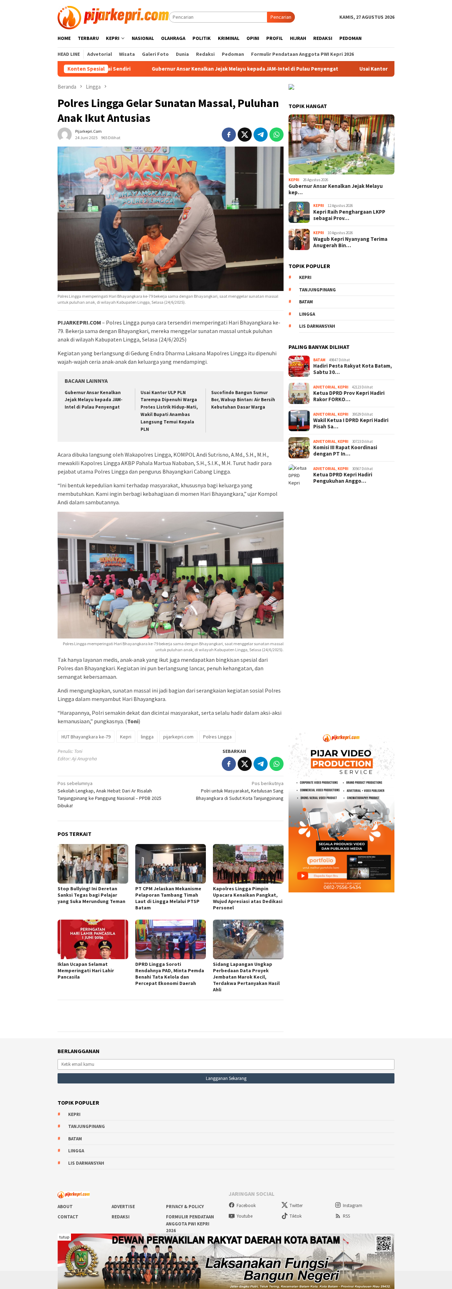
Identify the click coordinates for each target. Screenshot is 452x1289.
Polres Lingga (217, 736)
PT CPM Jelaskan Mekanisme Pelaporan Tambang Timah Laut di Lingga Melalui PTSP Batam (168, 898)
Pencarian (280, 17)
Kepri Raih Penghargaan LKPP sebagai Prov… (349, 215)
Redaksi (121, 1217)
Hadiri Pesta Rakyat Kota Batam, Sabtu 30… (352, 369)
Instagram (352, 1205)
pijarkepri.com (178, 736)
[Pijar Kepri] (113, 16)
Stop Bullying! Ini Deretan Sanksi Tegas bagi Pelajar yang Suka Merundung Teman (91, 894)
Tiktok (296, 1216)
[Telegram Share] (261, 134)
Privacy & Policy (185, 1207)
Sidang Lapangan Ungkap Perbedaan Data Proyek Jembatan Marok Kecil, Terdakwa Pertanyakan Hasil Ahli (246, 977)
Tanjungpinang (317, 290)
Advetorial (324, 387)
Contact (68, 1217)
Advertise (123, 1207)
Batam (306, 302)
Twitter (296, 1205)
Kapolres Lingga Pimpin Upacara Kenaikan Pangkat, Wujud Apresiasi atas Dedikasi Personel (247, 898)
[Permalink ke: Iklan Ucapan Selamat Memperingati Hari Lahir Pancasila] (93, 939)
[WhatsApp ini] (276, 134)
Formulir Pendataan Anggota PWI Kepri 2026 (190, 1224)
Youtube (244, 1216)
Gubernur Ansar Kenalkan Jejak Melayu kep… (336, 189)
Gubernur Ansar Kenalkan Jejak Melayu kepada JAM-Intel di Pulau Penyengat (188, 69)
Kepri (125, 736)
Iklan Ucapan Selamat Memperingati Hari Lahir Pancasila (86, 970)
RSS (346, 1216)
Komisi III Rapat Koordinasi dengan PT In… (345, 450)
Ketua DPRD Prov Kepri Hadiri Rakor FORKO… (349, 396)
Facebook (246, 1205)
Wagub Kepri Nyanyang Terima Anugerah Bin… (350, 242)
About (65, 1207)
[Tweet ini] (245, 134)
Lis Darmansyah (317, 326)
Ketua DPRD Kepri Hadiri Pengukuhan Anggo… (342, 477)
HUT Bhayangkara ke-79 (86, 736)
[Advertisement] (341, 605)
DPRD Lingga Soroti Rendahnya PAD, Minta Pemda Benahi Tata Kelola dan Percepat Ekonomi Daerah (169, 973)
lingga (147, 736)
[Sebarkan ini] (229, 134)
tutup (64, 1237)
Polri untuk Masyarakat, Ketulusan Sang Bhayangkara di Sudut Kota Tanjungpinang (240, 790)
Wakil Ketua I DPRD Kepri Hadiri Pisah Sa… (350, 423)
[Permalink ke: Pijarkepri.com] (65, 134)
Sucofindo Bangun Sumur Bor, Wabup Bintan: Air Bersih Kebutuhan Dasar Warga (243, 400)
